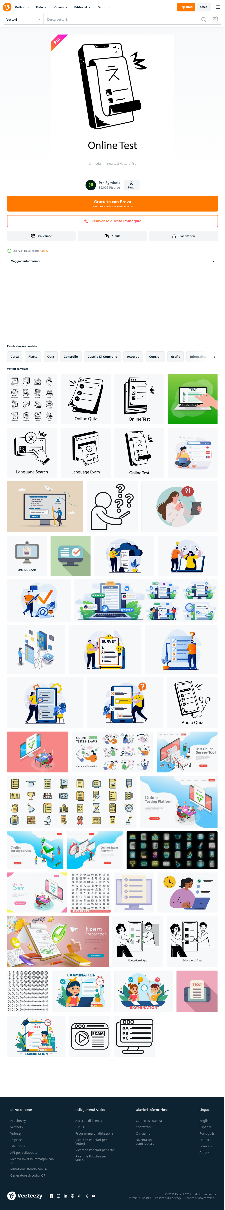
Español (202, 1127)
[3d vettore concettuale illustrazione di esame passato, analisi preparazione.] (58, 941)
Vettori (20, 7)
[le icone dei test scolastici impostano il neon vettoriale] (172, 850)
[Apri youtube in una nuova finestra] (93, 1195)
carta (15, 356)
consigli (155, 356)
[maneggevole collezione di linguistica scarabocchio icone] (32, 399)
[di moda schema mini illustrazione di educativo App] (137, 941)
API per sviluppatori (24, 1152)
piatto (33, 356)
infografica (198, 356)
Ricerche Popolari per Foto (90, 1152)
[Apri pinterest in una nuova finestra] (72, 1195)
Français (203, 1146)
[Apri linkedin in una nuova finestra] (65, 1195)
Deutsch (203, 1140)
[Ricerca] (200, 19)
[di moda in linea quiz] (86, 399)
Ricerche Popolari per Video (90, 1162)
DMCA (78, 1127)
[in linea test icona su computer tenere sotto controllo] (134, 1036)
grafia (175, 356)
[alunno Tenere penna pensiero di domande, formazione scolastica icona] (112, 506)
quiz (50, 356)
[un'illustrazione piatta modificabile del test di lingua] (193, 453)
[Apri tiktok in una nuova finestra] (79, 1195)
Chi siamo (141, 1133)
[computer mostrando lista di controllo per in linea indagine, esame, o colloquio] (134, 892)
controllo (71, 356)
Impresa (16, 1140)
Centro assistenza (147, 1121)
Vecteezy (16, 1127)
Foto (39, 7)
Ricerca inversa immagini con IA (28, 1161)
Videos (59, 7)
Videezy (15, 1133)
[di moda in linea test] (139, 399)
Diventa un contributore (143, 1142)
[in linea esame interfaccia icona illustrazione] (89, 1036)
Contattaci (141, 1127)
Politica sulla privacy (165, 1198)
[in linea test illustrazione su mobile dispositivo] (197, 991)
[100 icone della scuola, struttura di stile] (91, 892)
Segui (130, 187)
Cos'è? (44, 251)
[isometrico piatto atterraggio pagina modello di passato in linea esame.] (179, 802)
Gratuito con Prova (111, 203)
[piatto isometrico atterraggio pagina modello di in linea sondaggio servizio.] (35, 850)
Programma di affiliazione (93, 1133)
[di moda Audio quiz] (192, 702)
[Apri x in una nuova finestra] (86, 1195)
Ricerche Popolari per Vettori (90, 1142)
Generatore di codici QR (27, 1175)
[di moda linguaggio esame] (86, 453)
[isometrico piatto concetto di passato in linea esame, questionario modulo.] (37, 752)
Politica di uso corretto (196, 1198)
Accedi (200, 7)
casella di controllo (102, 356)
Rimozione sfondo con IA (28, 1169)
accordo (133, 356)
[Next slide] (208, 356)
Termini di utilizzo (136, 1198)
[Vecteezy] (7, 7)
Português (204, 1133)
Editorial (80, 7)
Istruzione (17, 1146)
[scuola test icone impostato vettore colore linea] (71, 802)
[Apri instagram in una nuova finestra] (58, 1195)
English (202, 1121)
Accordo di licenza (87, 1121)
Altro (200, 1152)
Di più (102, 7)
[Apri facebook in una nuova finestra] (51, 1195)
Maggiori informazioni (25, 261)
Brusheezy (17, 1121)
